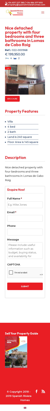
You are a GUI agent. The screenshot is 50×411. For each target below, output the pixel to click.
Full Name (14, 198)
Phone (11, 225)
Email (11, 212)
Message (13, 239)
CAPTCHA (13, 264)
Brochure (12, 99)
